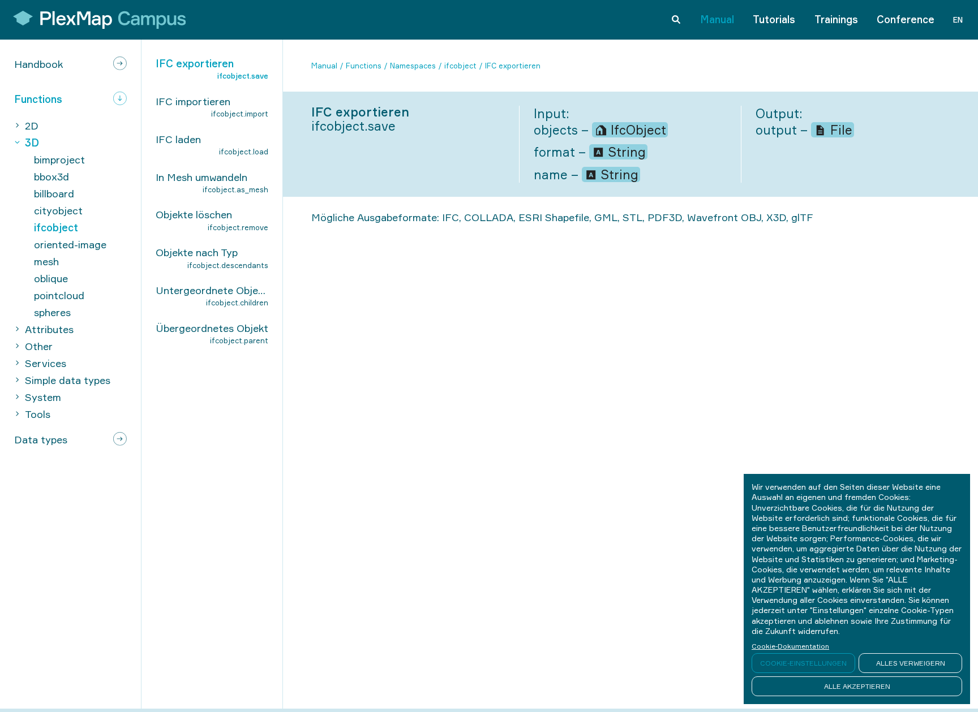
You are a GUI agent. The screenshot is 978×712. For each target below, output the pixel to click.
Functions (363, 65)
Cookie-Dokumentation (790, 646)
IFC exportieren (513, 65)
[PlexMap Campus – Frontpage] (96, 20)
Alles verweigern (910, 663)
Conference (905, 19)
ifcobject (460, 65)
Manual (717, 19)
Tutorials (774, 19)
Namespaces (413, 65)
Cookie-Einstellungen (803, 663)
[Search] (676, 20)
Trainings (836, 19)
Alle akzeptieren (857, 686)
